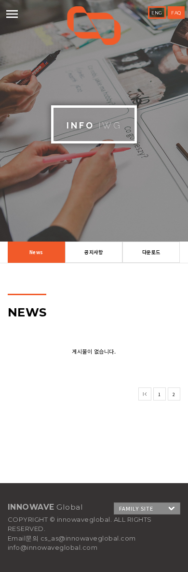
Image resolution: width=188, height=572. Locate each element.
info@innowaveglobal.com (53, 547)
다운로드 (151, 252)
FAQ (176, 12)
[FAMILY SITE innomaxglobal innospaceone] (147, 508)
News (36, 252)
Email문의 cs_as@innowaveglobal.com (72, 538)
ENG (156, 12)
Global (94, 25)
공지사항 (93, 252)
